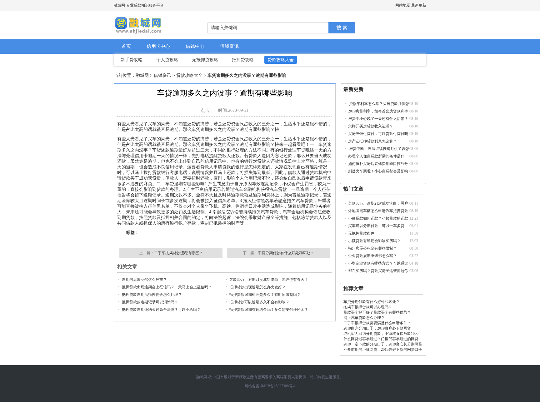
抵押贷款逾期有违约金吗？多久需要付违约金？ (268, 309)
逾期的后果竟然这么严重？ (144, 279)
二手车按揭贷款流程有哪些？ (178, 253)
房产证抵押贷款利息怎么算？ (372, 141)
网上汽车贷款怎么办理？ (364, 317)
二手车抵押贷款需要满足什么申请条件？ (377, 323)
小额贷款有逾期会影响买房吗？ (374, 241)
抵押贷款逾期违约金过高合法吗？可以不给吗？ (161, 309)
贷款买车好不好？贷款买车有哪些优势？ (377, 312)
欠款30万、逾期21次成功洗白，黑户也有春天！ (268, 279)
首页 (126, 46)
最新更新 (418, 5)
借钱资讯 (229, 46)
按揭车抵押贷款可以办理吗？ (367, 307)
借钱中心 (195, 46)
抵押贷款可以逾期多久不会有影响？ (259, 302)
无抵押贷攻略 (205, 59)
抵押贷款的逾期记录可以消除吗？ (150, 302)
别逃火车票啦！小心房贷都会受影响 (378, 171)
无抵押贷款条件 (361, 233)
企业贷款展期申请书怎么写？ (372, 256)
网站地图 (402, 5)
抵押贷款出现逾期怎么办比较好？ (257, 287)
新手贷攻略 (131, 59)
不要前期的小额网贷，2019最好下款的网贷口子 (382, 349)
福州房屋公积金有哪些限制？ (372, 248)
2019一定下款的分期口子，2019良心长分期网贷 (382, 344)
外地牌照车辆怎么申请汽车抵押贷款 (378, 211)
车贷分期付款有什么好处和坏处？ (371, 302)
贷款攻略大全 (281, 59)
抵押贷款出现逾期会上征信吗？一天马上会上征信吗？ (167, 287)
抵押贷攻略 (243, 59)
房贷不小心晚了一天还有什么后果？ (378, 119)
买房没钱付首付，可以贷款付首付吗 (378, 134)
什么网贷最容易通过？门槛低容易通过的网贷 (380, 339)
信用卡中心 (158, 46)
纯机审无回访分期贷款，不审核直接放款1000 (380, 333)
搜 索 (342, 27)
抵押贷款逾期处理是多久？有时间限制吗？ (265, 294)
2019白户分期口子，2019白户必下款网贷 (377, 328)
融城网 (142, 75)
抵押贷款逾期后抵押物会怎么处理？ (152, 294)
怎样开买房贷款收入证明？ (370, 126)
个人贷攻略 (167, 59)
